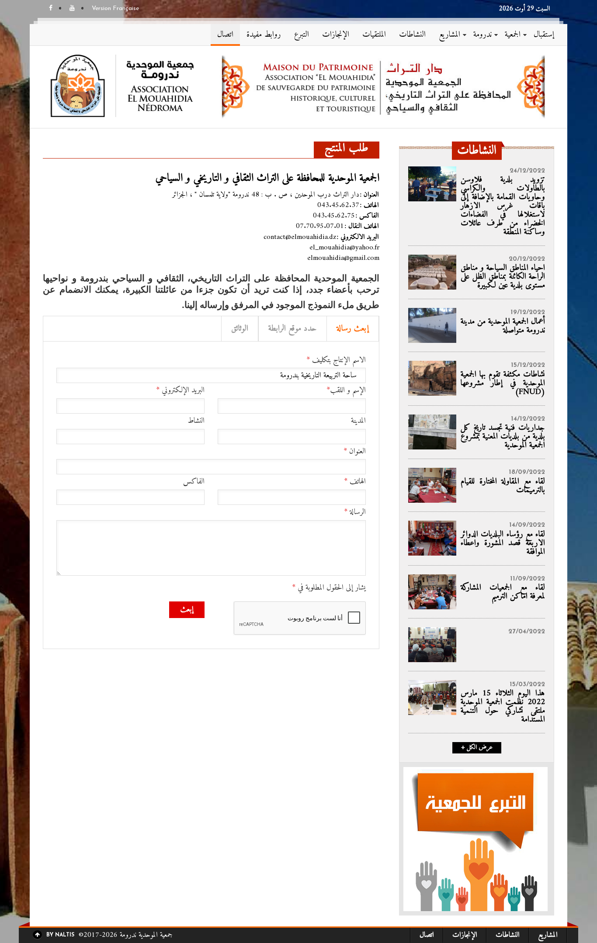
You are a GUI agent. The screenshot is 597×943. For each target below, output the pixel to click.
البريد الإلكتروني (180, 390)
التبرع (301, 35)
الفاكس (194, 481)
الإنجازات (335, 35)
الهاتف (355, 481)
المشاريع (449, 35)
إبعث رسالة (353, 328)
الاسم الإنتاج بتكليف (336, 360)
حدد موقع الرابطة (292, 328)
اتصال (225, 35)
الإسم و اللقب (346, 390)
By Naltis (60, 935)
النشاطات (412, 35)
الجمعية (513, 35)
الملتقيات (374, 35)
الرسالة (355, 512)
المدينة (358, 421)
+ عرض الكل (477, 747)
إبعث (187, 609)
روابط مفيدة (263, 35)
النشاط (196, 421)
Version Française (115, 9)
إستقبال (544, 35)
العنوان (355, 451)
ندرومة (482, 35)
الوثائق (239, 328)
